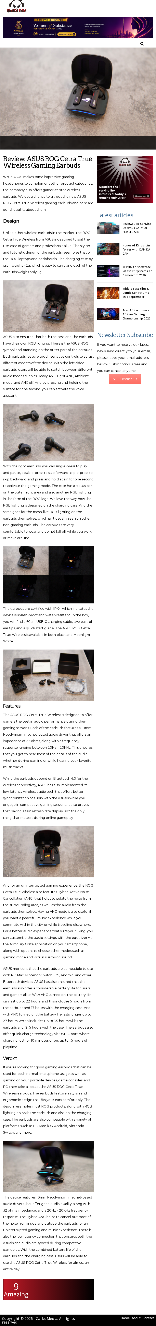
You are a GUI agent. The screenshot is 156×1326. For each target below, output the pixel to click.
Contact (148, 1318)
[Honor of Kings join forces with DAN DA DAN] (108, 249)
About (136, 1318)
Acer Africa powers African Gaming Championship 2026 (136, 314)
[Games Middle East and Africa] (16, 12)
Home (125, 1318)
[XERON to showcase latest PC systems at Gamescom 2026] (108, 271)
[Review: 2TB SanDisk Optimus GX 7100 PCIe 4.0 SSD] (108, 228)
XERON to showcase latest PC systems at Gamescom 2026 (137, 271)
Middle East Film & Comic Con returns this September (135, 293)
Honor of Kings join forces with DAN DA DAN (136, 249)
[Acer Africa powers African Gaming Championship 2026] (108, 314)
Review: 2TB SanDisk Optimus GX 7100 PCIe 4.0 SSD (136, 228)
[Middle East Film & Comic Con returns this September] (108, 293)
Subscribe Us (128, 379)
